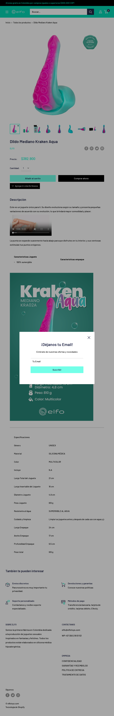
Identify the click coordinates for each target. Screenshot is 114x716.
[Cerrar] (89, 337)
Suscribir (57, 369)
